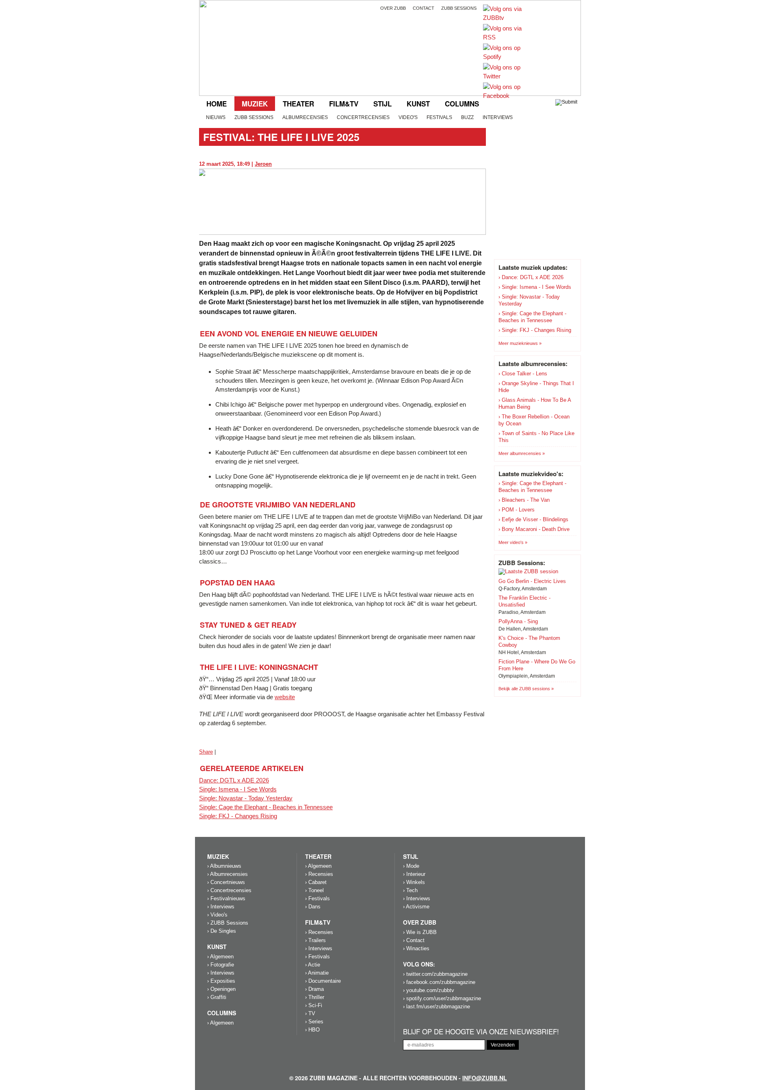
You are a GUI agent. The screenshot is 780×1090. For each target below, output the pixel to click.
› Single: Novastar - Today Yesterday (529, 300)
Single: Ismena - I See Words (238, 789)
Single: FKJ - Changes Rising (238, 816)
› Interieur (414, 874)
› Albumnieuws (224, 866)
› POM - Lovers (516, 510)
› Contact (414, 940)
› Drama (314, 989)
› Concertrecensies (229, 890)
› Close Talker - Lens (522, 374)
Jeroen (263, 164)
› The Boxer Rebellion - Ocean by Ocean (534, 420)
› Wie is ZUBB (420, 932)
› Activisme (416, 907)
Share (206, 752)
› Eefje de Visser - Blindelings (533, 519)
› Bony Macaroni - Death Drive (534, 529)
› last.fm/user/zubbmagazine (436, 1006)
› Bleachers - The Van (524, 500)
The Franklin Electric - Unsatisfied (524, 601)
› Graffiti (216, 997)
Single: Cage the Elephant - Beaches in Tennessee (266, 807)
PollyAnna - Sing (518, 621)
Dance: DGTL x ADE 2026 (234, 780)
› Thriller (314, 997)
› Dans (313, 907)
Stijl (382, 103)
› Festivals (317, 898)
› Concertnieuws (226, 882)
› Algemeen (220, 956)
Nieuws (215, 117)
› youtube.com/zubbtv (428, 990)
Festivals (439, 117)
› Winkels (414, 882)
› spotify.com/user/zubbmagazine (442, 998)
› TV (310, 1013)
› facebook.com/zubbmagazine (439, 982)
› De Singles (221, 931)
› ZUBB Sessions (227, 923)
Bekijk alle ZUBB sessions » (526, 688)
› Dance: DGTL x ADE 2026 (530, 277)
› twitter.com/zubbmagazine (435, 974)
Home (216, 103)
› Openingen (221, 989)
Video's (408, 117)
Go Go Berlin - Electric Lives (532, 581)
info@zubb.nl (484, 1078)
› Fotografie (220, 965)
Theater (298, 103)
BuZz (467, 117)
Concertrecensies (363, 117)
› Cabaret (316, 882)
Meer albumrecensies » (521, 453)
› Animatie (317, 973)
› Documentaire (323, 981)
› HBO (312, 1030)
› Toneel (314, 890)
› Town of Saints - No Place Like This (536, 436)
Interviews (498, 117)
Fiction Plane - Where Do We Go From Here (536, 665)
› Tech (410, 890)
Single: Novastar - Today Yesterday (245, 798)
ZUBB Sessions (253, 117)
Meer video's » (512, 542)
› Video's (217, 915)
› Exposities (221, 981)
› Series (314, 1021)
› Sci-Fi (313, 1005)
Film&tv (343, 103)
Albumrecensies (305, 117)
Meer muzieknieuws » (520, 343)
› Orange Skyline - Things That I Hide (536, 386)
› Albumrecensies (227, 874)
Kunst (418, 103)
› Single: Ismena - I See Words (534, 287)
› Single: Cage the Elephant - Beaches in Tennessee (532, 316)
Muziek (255, 103)
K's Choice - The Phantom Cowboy (529, 641)
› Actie (312, 965)
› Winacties (416, 948)
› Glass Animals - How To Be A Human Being (534, 403)
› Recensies (319, 874)
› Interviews (220, 907)
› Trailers (315, 940)
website (285, 696)
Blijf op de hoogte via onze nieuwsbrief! (481, 1031)
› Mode (411, 866)
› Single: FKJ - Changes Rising (534, 330)
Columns (462, 103)
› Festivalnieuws (226, 898)
